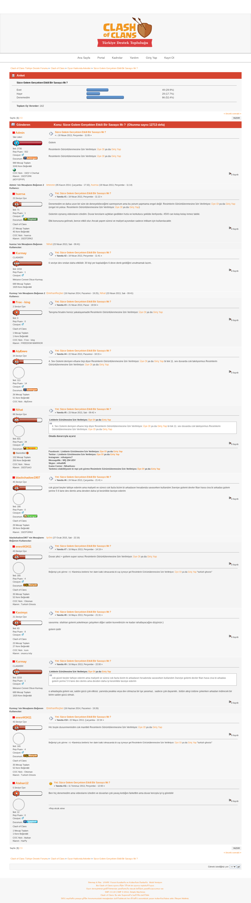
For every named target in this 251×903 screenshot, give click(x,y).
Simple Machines (137, 892)
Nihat (49, 244)
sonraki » (236, 113)
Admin (20, 132)
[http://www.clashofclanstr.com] (14, 170)
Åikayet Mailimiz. (182, 898)
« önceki (228, 113)
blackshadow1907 (28, 477)
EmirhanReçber (54, 293)
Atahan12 (21, 783)
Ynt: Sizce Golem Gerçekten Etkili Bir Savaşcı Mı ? (83, 193)
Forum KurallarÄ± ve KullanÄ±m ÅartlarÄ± (129, 882)
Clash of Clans (107, 895)
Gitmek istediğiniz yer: (218, 866)
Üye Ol (100, 149)
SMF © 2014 (123, 892)
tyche (49, 537)
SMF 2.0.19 (110, 892)
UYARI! (106, 882)
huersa (94, 185)
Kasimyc (21, 612)
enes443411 (23, 546)
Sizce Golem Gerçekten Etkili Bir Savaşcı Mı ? (80, 132)
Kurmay (21, 253)
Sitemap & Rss (94, 882)
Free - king (23, 302)
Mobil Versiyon (155, 882)
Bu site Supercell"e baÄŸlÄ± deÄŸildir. (132, 895)
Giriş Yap (116, 149)
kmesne (50, 185)
